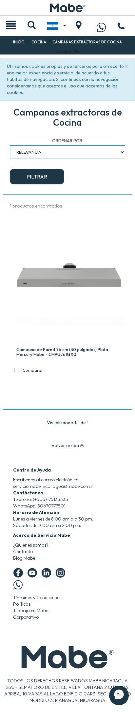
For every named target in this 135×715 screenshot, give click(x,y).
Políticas (21, 604)
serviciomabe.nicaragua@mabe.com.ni (53, 486)
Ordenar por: (67, 140)
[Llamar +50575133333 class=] (121, 28)
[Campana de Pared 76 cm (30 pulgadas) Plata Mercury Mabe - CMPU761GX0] (69, 280)
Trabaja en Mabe (30, 611)
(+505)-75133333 (50, 499)
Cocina (38, 41)
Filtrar (37, 176)
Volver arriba (65, 445)
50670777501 (51, 506)
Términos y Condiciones (37, 597)
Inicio (19, 41)
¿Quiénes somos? (30, 545)
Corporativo (26, 617)
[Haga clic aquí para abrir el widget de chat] (119, 695)
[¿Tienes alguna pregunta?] (101, 27)
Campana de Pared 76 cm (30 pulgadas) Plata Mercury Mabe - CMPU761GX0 (62, 352)
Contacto (23, 551)
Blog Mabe (24, 558)
